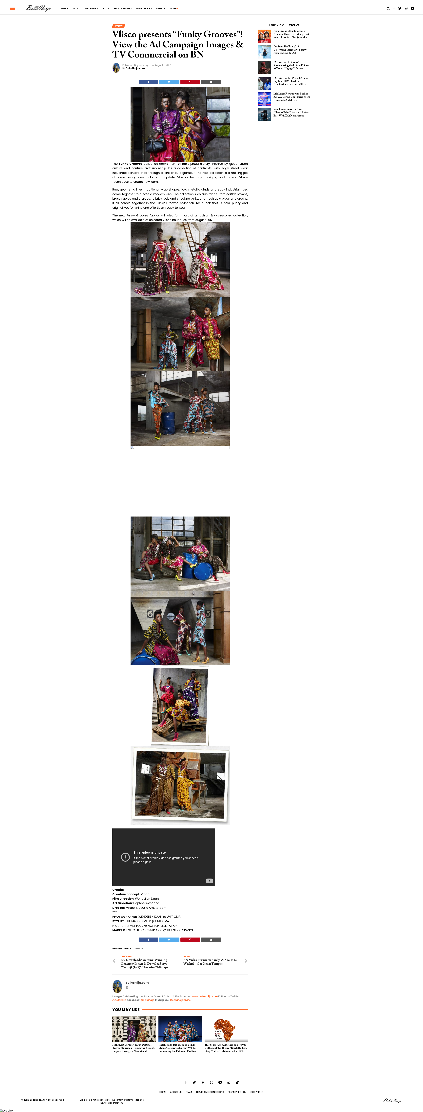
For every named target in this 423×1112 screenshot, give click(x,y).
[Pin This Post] (190, 82)
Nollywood (144, 8)
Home (162, 1092)
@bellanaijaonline (180, 1000)
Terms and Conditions (210, 1092)
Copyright (257, 1092)
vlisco (139, 949)
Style (105, 8)
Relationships (123, 8)
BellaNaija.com (135, 68)
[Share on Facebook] (148, 82)
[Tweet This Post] (169, 82)
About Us (176, 1092)
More (173, 8)
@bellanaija (119, 1000)
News (64, 8)
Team (189, 1092)
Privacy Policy (237, 1092)
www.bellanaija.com (205, 996)
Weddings (91, 8)
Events (160, 8)
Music (76, 8)
